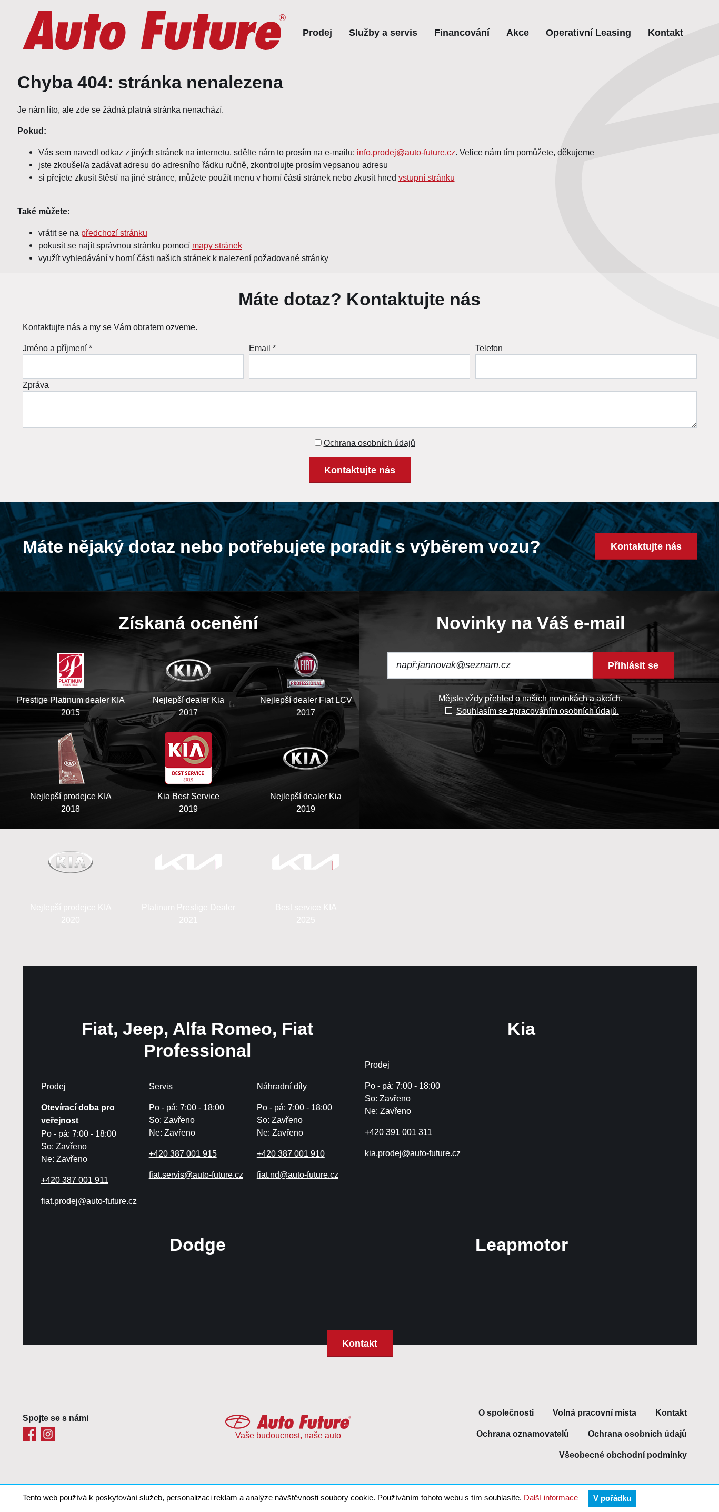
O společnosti (506, 1413)
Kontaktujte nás (359, 469)
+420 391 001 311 (398, 1132)
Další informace (551, 1497)
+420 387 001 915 (183, 1153)
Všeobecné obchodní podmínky (623, 1455)
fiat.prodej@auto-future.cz (89, 1201)
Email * (262, 348)
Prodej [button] (317, 32)
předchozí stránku (114, 232)
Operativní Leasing (588, 32)
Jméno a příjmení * (57, 348)
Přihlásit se (633, 665)
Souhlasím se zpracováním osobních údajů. (537, 710)
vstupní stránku (426, 177)
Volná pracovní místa (594, 1413)
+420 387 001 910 (291, 1153)
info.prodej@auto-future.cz (406, 152)
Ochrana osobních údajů (369, 442)
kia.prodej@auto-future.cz (413, 1153)
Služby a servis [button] (383, 32)
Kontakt (665, 32)
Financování (462, 32)
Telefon (489, 348)
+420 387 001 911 (74, 1180)
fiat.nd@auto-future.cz (297, 1174)
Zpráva (36, 385)
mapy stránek (217, 245)
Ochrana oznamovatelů (522, 1434)
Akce (517, 32)
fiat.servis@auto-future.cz (196, 1174)
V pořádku (612, 1498)
